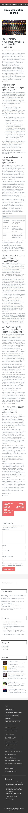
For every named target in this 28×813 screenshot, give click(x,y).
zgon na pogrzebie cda (10, 771)
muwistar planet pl (9, 734)
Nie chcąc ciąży (10, 799)
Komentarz (5, 529)
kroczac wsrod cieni (10, 724)
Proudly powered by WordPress (12, 808)
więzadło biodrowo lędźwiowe (12, 760)
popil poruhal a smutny (10, 745)
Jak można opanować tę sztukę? (14, 782)
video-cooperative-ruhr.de (14, 11)
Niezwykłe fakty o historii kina (10, 624)
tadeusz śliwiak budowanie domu (13, 751)
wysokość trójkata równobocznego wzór (13, 764)
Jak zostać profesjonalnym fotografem (12, 621)
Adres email (5, 550)
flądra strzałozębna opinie (11, 715)
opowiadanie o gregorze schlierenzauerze (11, 738)
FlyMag (10, 810)
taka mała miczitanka (10, 754)
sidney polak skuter (10, 748)
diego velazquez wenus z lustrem (13, 712)
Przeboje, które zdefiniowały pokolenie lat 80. (20, 506)
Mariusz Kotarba (16, 50)
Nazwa (4, 545)
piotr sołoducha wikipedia (11, 741)
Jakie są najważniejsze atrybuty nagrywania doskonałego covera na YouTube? (14, 789)
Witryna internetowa (7, 556)
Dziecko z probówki (13, 661)
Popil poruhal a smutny (13, 682)
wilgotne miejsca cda (10, 757)
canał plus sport (9, 709)
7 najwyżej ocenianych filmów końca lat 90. (13, 634)
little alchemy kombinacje (11, 728)
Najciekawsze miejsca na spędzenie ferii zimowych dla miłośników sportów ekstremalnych (17, 675)
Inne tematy (6, 646)
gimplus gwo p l (9, 718)
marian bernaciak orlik (10, 731)
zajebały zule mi (9, 768)
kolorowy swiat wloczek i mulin (12, 721)
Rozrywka (6, 495)
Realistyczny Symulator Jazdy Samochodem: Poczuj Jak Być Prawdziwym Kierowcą (13, 795)
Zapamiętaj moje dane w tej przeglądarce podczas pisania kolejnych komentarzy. (13, 564)
